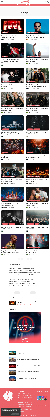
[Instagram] (17, 5)
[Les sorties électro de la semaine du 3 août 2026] (12, 99)
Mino (29, 39)
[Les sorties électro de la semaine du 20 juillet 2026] (37, 122)
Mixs (37, 223)
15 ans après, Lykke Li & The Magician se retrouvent (23, 270)
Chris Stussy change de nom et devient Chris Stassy (24, 283)
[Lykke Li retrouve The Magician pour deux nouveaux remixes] (37, 26)
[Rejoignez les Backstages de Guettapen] (25, 328)
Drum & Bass (31, 81)
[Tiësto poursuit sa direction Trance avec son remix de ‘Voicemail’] (12, 50)
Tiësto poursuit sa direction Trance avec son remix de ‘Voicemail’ (10, 61)
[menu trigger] (2, 2)
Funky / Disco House (32, 32)
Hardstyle (5, 32)
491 (28, 258)
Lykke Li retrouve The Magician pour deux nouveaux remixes (36, 36)
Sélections (37, 56)
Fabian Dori (30, 136)
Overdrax (5, 39)
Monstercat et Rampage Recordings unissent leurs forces (11, 133)
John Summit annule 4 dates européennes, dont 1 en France (26, 285)
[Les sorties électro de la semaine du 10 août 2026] (12, 75)
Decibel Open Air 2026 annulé (19, 288)
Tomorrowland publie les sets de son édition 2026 (28, 365)
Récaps (37, 176)
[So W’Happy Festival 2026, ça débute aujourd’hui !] (12, 194)
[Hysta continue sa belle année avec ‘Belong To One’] (37, 146)
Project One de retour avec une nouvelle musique (23, 268)
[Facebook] (14, 5)
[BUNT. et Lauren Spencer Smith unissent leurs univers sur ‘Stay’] (37, 75)
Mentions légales (44, 405)
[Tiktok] (35, 5)
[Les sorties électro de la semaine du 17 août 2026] (37, 50)
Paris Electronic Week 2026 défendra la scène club (24, 279)
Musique (30, 56)
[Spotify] (29, 5)
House (4, 247)
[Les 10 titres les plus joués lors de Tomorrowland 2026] (12, 372)
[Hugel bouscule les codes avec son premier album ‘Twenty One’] (12, 241)
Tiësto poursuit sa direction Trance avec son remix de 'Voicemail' (27, 272)
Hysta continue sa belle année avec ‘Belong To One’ (36, 156)
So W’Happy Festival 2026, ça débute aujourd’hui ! (10, 204)
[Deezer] (32, 5)
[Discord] (26, 5)
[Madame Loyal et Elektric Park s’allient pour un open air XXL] (12, 303)
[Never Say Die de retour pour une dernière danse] (37, 217)
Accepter (15, 414)
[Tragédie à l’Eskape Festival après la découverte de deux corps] (12, 353)
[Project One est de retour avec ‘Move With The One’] (12, 26)
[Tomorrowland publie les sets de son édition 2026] (12, 366)
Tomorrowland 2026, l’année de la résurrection (28, 359)
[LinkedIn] (20, 5)
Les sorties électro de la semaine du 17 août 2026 (23, 274)
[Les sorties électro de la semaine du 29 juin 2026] (12, 217)
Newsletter (44, 404)
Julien (29, 63)
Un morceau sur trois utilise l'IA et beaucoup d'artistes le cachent (27, 277)
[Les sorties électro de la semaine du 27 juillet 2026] (37, 99)
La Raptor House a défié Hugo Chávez (21, 281)
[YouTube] (23, 5)
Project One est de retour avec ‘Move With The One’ (11, 36)
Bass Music (5, 129)
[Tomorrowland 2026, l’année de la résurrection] (12, 359)
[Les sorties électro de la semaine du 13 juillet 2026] (12, 170)
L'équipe (37, 405)
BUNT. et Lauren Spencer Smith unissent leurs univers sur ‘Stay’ (36, 85)
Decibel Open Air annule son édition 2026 (26, 378)
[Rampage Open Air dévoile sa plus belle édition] (37, 170)
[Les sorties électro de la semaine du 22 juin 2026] (37, 241)
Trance (4, 56)
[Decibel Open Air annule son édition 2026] (12, 378)
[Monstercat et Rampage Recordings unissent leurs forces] (12, 122)
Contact (38, 404)
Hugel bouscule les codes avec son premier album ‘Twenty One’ (12, 251)
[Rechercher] (48, 2)
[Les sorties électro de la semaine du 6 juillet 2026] (37, 194)
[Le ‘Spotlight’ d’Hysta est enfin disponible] (12, 146)
